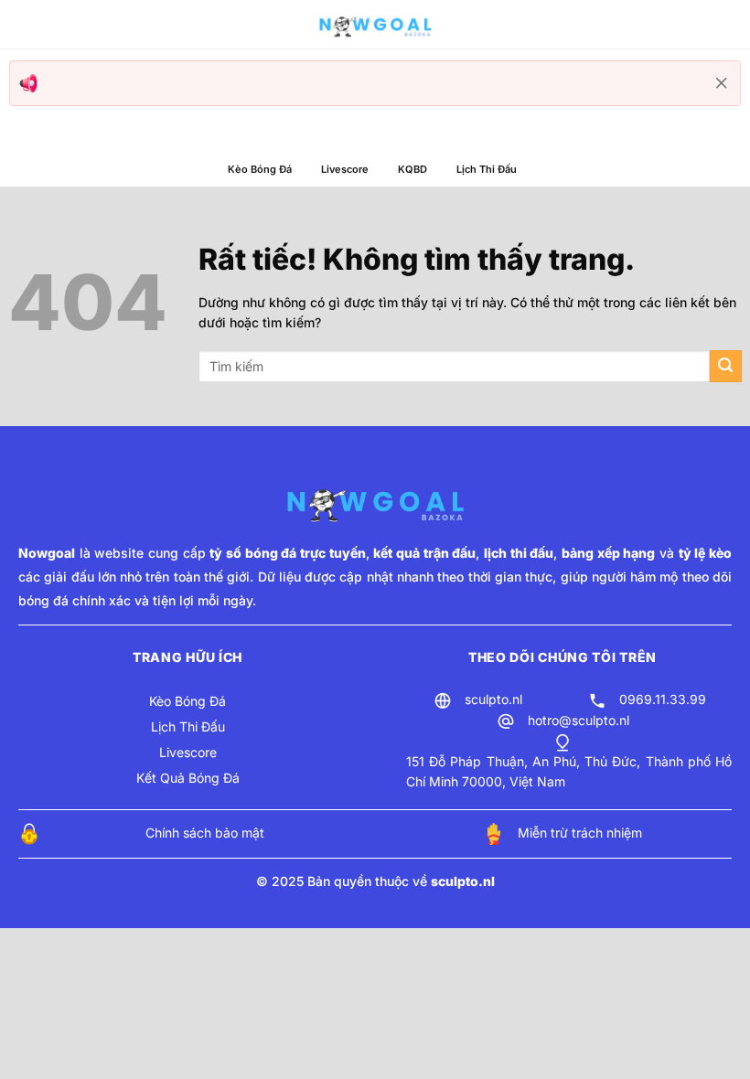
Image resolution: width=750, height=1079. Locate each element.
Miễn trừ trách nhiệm (580, 832)
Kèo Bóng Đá (260, 169)
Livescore (345, 169)
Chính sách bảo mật (204, 832)
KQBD (412, 169)
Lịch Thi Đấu (486, 169)
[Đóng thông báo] (721, 83)
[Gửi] (726, 366)
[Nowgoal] (375, 24)
